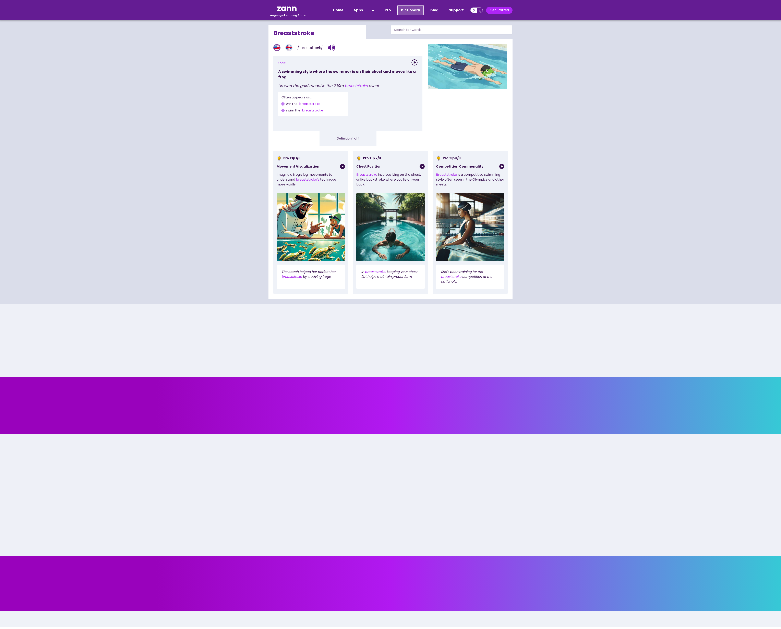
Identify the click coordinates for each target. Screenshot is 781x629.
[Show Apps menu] (373, 10)
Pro (388, 10)
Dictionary (410, 10)
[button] (331, 48)
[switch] (476, 10)
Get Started (499, 10)
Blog (434, 10)
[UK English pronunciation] (288, 47)
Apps (358, 10)
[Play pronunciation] (414, 62)
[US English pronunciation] (276, 47)
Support (456, 10)
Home (338, 10)
